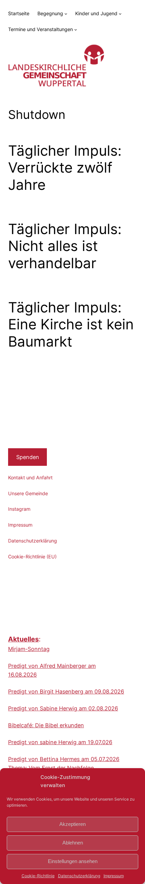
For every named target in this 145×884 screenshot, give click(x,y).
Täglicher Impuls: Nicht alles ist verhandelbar (65, 246)
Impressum (114, 875)
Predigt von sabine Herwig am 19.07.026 (60, 742)
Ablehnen (72, 842)
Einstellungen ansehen (72, 861)
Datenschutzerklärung (79, 875)
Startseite (18, 13)
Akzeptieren (72, 824)
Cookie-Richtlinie (38, 875)
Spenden (27, 457)
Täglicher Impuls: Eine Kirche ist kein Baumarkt (71, 324)
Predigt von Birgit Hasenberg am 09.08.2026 (66, 691)
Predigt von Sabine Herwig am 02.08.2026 (63, 708)
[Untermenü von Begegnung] (65, 13)
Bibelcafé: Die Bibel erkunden (46, 725)
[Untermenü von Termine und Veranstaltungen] (75, 29)
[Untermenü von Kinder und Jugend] (120, 13)
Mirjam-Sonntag (29, 649)
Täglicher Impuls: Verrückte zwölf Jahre (65, 167)
